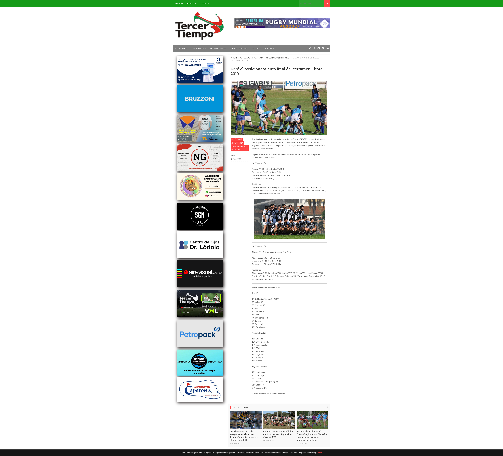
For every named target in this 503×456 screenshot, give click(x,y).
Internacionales (218, 48)
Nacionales (198, 48)
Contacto (205, 3)
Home (235, 58)
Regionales (181, 48)
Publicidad (191, 3)
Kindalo (319, 453)
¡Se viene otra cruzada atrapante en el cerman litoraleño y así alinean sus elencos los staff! (244, 435)
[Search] (327, 3)
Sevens (255, 48)
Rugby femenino (240, 48)
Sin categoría (257, 58)
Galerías (269, 48)
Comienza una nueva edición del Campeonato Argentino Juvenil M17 (278, 434)
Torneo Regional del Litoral (276, 58)
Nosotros (179, 3)
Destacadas (245, 58)
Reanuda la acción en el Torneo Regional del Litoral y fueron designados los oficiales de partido (312, 435)
